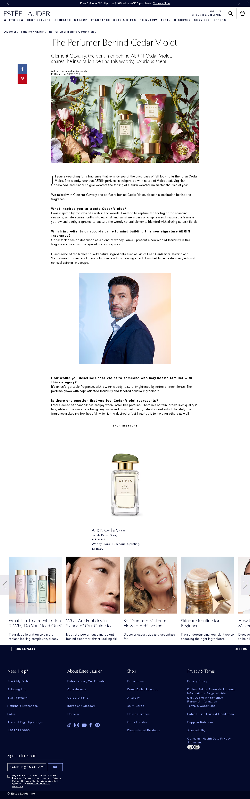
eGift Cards (135, 706)
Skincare (62, 20)
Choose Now (161, 3)
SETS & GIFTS (124, 20)
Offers (219, 20)
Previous (8, 3)
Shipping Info (17, 689)
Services (202, 20)
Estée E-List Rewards (142, 689)
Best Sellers (39, 20)
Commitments (77, 689)
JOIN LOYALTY (25, 649)
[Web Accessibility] (212, 747)
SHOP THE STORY (125, 425)
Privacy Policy (197, 681)
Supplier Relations (200, 722)
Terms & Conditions (201, 706)
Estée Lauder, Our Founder (86, 681)
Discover (182, 20)
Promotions (135, 681)
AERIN (40, 32)
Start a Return (17, 698)
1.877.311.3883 (18, 730)
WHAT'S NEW (13, 20)
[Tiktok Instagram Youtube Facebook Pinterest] (92, 723)
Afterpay (133, 698)
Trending (25, 32)
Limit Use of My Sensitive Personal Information (205, 698)
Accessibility (196, 730)
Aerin (166, 20)
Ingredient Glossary (81, 706)
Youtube (84, 725)
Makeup (81, 20)
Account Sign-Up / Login (25, 722)
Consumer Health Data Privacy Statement (209, 738)
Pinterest (97, 725)
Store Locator (137, 722)
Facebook (90, 725)
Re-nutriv (148, 20)
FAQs (11, 714)
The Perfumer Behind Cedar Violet (71, 32)
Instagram (76, 725)
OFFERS (241, 649)
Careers (73, 714)
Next (239, 3)
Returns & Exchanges (22, 706)
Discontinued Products (143, 730)
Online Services (138, 714)
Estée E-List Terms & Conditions (210, 714)
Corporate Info (78, 698)
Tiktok (69, 725)
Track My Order (18, 681)
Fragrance (100, 20)
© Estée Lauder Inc (21, 793)
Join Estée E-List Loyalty (206, 14)
